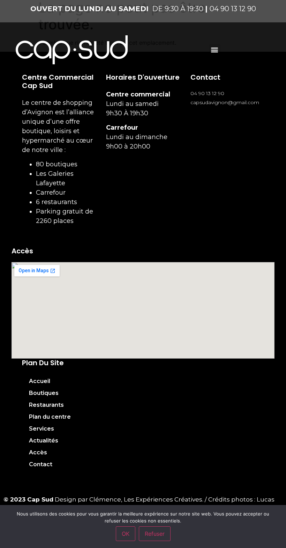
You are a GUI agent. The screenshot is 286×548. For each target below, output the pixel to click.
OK (125, 533)
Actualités (43, 440)
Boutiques (44, 393)
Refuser (155, 533)
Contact (40, 464)
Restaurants (46, 405)
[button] (214, 50)
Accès (38, 452)
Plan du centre (50, 416)
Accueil (39, 381)
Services (41, 428)
